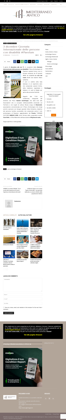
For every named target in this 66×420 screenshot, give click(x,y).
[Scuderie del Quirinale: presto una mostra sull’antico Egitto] (36, 254)
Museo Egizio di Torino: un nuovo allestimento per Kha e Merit (22, 246)
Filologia (49, 61)
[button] (61, 4)
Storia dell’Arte (49, 68)
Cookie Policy (48, 414)
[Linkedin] (26, 61)
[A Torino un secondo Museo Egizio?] (23, 254)
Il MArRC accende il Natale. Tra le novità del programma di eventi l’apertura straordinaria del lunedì (12, 190)
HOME (5, 4)
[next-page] (7, 269)
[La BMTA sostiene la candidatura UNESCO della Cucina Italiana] (36, 239)
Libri (46, 76)
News (46, 49)
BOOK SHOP (33, 4)
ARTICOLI (10, 4)
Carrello (61, 1)
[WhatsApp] (22, 61)
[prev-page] (4, 269)
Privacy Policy (56, 414)
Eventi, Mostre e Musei (17, 41)
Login (51, 1)
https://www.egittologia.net (26, 408)
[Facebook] (4, 1)
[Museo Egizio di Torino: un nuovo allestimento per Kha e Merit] (23, 239)
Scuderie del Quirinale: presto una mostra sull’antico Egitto (35, 261)
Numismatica (48, 71)
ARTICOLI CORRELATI (10, 215)
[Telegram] (37, 61)
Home (4, 41)
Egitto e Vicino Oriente (51, 59)
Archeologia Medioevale (51, 56)
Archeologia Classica (50, 54)
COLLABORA (40, 4)
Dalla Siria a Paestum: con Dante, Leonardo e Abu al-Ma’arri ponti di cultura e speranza (9, 263)
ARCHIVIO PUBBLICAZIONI (21, 4)
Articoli (9, 41)
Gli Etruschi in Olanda (8, 244)
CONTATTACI (54, 4)
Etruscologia (48, 66)
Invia (53, 115)
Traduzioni (48, 73)
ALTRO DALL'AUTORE (25, 215)
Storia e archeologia (52, 64)
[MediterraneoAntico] (33, 14)
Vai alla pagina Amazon (33, 35)
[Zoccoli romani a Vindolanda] (9, 222)
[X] (10, 1)
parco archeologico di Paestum (14, 169)
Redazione (7, 55)
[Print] (33, 61)
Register (56, 1)
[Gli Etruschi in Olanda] (9, 239)
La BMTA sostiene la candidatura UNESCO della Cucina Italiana (35, 246)
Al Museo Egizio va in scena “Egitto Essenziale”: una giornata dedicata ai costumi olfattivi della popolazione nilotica (33, 191)
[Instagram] (7, 1)
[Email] (29, 61)
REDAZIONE (46, 4)
